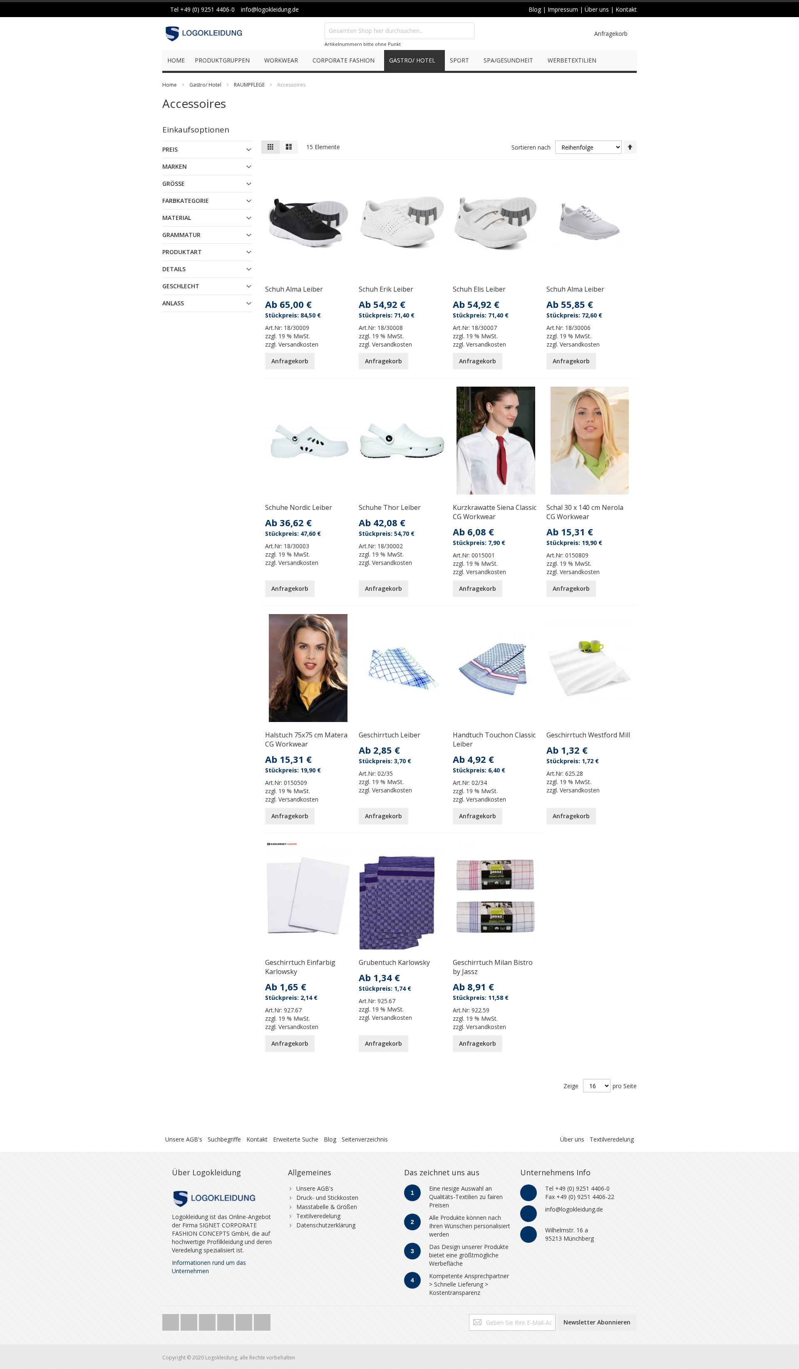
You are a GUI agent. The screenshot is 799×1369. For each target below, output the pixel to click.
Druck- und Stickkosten (327, 1198)
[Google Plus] (208, 1320)
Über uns (572, 1139)
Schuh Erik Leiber (386, 289)
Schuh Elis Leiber (479, 289)
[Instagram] (226, 1320)
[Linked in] (262, 1320)
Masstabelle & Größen (326, 1207)
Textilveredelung (612, 1139)
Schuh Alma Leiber (294, 289)
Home (169, 84)
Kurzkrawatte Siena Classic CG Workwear (494, 512)
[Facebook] (190, 1320)
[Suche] (466, 31)
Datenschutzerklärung (325, 1225)
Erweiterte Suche (295, 1139)
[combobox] (399, 30)
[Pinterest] (245, 1320)
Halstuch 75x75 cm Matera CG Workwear (306, 739)
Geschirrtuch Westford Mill (588, 734)
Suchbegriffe (224, 1139)
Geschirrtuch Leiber (389, 734)
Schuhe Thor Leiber (390, 507)
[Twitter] (171, 1320)
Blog (330, 1139)
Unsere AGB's (183, 1139)
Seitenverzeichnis (365, 1139)
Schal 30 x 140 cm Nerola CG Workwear (584, 512)
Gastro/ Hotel (205, 84)
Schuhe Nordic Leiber (298, 507)
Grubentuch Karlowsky (394, 962)
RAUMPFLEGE (249, 84)
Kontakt (257, 1139)
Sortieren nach (531, 147)
